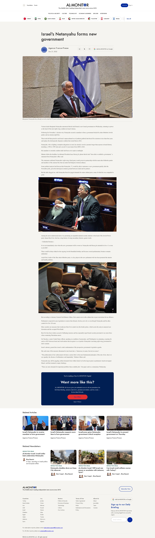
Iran (24, 505)
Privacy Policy (79, 503)
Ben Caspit (60, 474)
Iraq (41, 498)
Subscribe (124, 5)
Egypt (24, 515)
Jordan (42, 501)
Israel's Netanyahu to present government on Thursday (117, 433)
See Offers (77, 397)
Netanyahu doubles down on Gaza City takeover (63, 469)
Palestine (25, 512)
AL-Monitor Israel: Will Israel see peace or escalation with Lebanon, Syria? (91, 470)
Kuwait (42, 508)
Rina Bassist (69, 474)
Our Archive (61, 510)
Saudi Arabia (26, 503)
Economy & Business (85, 13)
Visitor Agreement (80, 501)
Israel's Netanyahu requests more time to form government (63, 433)
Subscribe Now (125, 489)
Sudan (42, 515)
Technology (73, 13)
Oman (42, 503)
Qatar (24, 517)
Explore (95, 13)
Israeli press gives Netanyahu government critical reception (90, 433)
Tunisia (42, 517)
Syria (24, 521)
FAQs (77, 505)
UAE (24, 508)
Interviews (103, 13)
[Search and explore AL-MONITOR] (24, 5)
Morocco (42, 519)
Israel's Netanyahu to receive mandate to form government (34, 433)
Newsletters (30, 5)
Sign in (130, 5)
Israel (24, 510)
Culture (64, 13)
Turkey (24, 501)
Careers (95, 508)
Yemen (42, 510)
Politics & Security (54, 13)
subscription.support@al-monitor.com (53, 528)
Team (94, 505)
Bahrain (42, 505)
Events (35, 5)
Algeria (42, 521)
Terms (75, 401)
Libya (41, 512)
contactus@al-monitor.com (47, 531)
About (94, 501)
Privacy (79, 401)
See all (129, 19)
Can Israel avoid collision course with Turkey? (119, 469)
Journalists (95, 503)
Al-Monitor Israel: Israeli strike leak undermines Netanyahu (34, 454)
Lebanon (25, 519)
